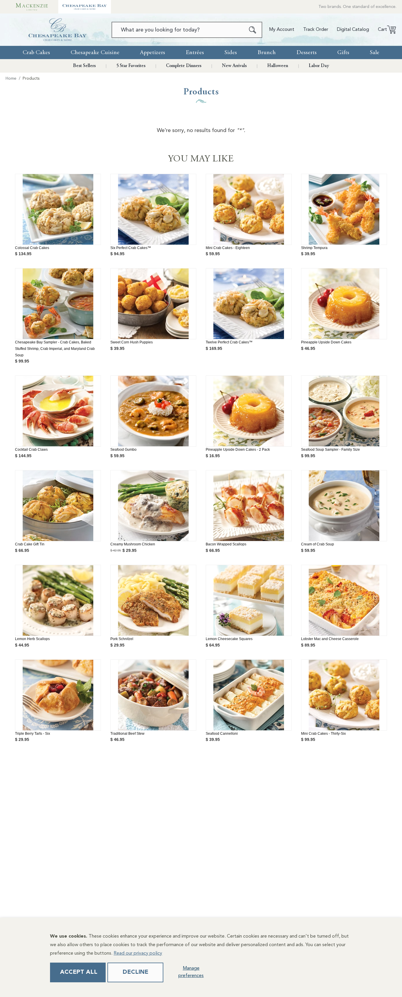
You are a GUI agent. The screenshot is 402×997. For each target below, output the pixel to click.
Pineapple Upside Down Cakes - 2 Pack (238, 449)
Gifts (343, 52)
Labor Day (319, 66)
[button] (384, 29)
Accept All (78, 972)
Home (11, 78)
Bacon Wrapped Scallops (226, 544)
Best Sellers (84, 66)
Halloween (277, 66)
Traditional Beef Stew (127, 734)
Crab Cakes (36, 52)
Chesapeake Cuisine (95, 52)
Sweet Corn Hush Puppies (131, 342)
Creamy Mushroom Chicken (132, 544)
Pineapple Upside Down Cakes (326, 342)
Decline (135, 972)
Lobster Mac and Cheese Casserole (330, 639)
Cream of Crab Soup (317, 544)
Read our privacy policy (138, 953)
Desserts (306, 52)
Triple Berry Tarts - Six (32, 734)
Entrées (195, 52)
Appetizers (152, 52)
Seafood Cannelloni (222, 734)
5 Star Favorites (130, 66)
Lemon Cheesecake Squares (229, 639)
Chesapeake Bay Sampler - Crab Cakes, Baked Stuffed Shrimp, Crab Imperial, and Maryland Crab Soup (55, 348)
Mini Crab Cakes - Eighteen (228, 248)
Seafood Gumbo (123, 449)
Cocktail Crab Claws (31, 449)
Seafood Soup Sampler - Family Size (330, 449)
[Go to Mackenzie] (32, 7)
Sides (231, 52)
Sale (374, 52)
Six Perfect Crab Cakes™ (130, 248)
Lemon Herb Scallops (32, 639)
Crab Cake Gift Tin (29, 544)
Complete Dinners (183, 66)
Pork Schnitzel (121, 639)
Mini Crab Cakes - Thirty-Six (323, 734)
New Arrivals (234, 66)
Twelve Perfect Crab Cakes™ (229, 342)
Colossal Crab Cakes (32, 248)
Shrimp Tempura (314, 248)
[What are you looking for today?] (252, 30)
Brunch (267, 52)
